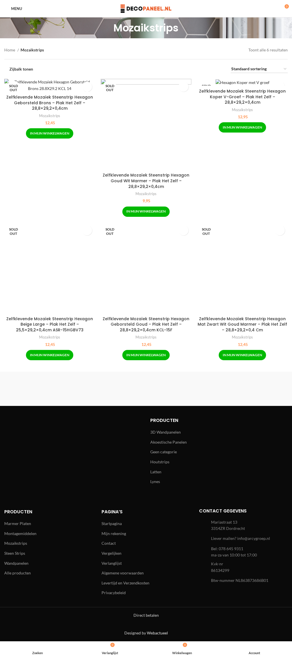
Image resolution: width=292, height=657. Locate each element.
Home (10, 49)
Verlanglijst (112, 563)
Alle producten (17, 572)
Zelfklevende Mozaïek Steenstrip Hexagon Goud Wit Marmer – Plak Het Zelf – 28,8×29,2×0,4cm (146, 180)
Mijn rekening (114, 533)
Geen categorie (163, 451)
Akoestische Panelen (168, 442)
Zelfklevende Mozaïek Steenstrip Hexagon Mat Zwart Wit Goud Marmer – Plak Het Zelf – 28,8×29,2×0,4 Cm (242, 324)
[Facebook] (14, 441)
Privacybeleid (114, 592)
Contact (109, 543)
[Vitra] (38, 388)
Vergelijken (111, 553)
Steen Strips (14, 553)
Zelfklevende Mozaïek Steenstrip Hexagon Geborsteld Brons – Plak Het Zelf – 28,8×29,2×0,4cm (49, 102)
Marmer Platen (17, 523)
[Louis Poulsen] (182, 388)
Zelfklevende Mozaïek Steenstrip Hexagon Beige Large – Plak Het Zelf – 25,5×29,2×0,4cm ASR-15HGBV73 (49, 324)
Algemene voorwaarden (123, 572)
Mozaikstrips (49, 115)
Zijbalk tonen (21, 69)
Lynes (155, 481)
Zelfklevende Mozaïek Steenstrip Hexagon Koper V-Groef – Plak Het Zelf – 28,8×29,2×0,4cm (242, 96)
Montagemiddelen (20, 533)
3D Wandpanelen (165, 432)
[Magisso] (110, 388)
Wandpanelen (16, 563)
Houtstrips (159, 461)
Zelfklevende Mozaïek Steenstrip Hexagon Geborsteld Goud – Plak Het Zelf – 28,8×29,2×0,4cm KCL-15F (146, 324)
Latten (155, 471)
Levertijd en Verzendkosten (125, 582)
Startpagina (112, 523)
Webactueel (157, 632)
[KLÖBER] (253, 388)
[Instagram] (30, 441)
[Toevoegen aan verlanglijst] (87, 87)
